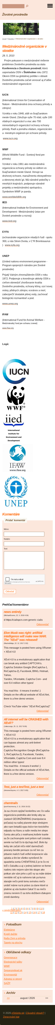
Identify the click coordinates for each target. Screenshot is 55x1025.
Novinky (11, 39)
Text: (6, 549)
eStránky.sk (18, 1013)
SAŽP (7, 983)
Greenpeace (10, 957)
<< (8, 998)
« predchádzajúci (11, 910)
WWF (7, 966)
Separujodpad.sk (13, 970)
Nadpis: (7, 539)
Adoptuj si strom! (13, 979)
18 (43, 912)
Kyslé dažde (10, 934)
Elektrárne (9, 930)
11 (11, 912)
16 (34, 912)
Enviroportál (10, 974)
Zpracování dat (11, 1017)
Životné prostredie (15, 14)
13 (20, 912)
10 (41, 908)
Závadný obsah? (35, 1013)
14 (25, 912)
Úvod (4, 39)
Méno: (6, 529)
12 (16, 912)
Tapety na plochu (13, 942)
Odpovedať (43, 624)
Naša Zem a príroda (14, 938)
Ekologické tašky (13, 962)
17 (39, 912)
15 (29, 912)
